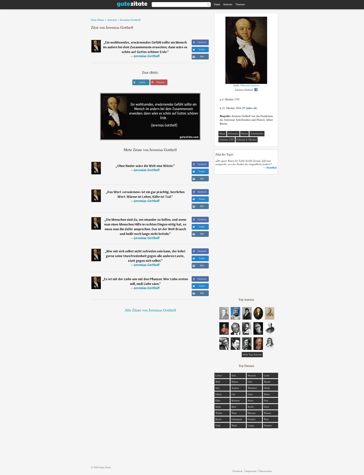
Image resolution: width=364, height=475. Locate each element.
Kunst (218, 419)
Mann (222, 133)
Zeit (217, 388)
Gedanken (236, 419)
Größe (267, 388)
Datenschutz (265, 471)
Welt (217, 381)
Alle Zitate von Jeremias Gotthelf (150, 310)
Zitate (217, 4)
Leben (218, 375)
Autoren (227, 4)
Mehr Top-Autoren (252, 354)
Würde (218, 413)
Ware (234, 413)
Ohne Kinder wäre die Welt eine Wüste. (145, 166)
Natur (250, 400)
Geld (217, 425)
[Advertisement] (246, 235)
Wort (266, 419)
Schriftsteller (257, 133)
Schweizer (233, 133)
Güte (217, 400)
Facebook (238, 471)
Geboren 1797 (226, 139)
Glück (218, 394)
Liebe (267, 375)
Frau (266, 400)
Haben (234, 381)
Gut (233, 394)
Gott (250, 381)
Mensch (252, 375)
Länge (251, 425)
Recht (251, 406)
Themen (240, 4)
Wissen (267, 413)
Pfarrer (244, 133)
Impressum (251, 471)
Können (235, 400)
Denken (268, 425)
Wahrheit (252, 388)
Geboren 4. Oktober (247, 139)
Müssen (252, 413)
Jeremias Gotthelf (147, 56)
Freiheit (252, 419)
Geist (266, 406)
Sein (233, 375)
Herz (233, 406)
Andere (235, 388)
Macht (267, 381)
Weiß (234, 425)
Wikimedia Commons (249, 85)
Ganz (250, 394)
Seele (218, 406)
